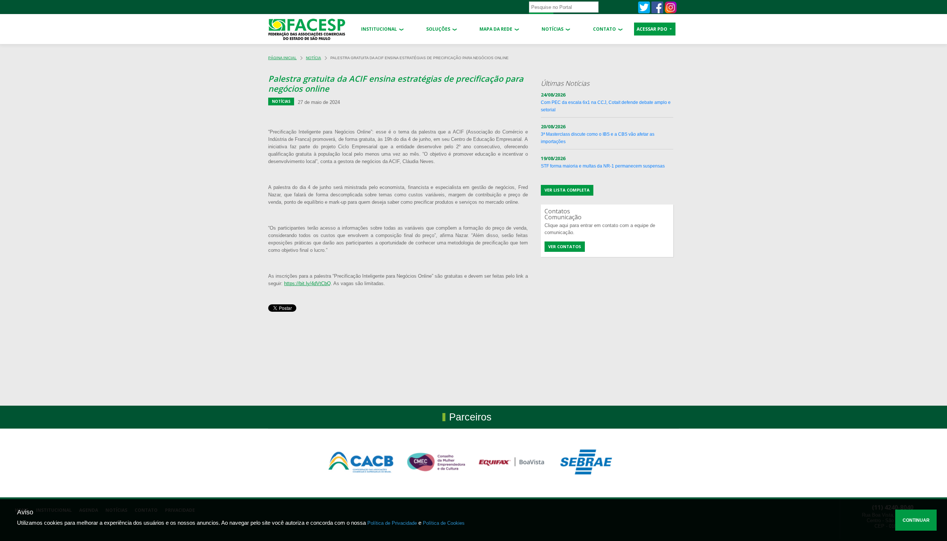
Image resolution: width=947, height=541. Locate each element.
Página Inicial (282, 58)
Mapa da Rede (495, 29)
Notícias (552, 29)
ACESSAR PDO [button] (652, 29)
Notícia (313, 58)
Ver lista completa (567, 190)
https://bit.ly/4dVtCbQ (307, 283)
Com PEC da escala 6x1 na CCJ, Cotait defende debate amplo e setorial (606, 102)
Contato (604, 29)
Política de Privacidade (392, 523)
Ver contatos (564, 246)
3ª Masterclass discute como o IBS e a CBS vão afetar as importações (597, 134)
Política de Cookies (444, 523)
